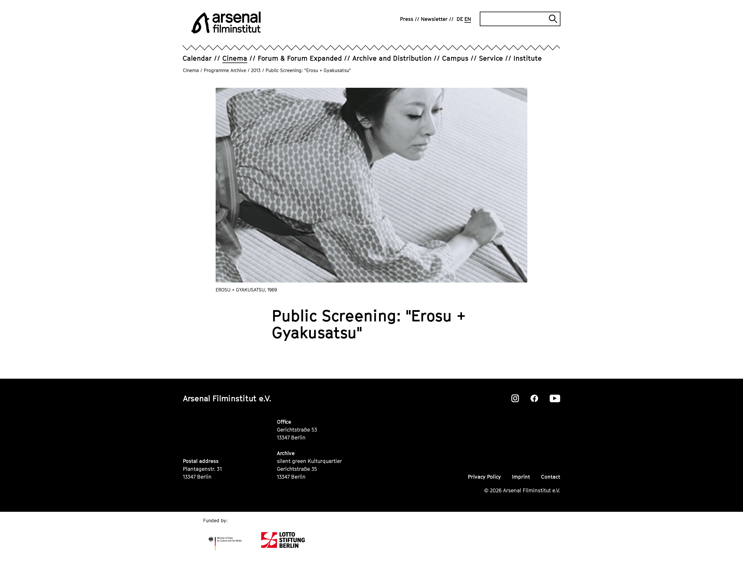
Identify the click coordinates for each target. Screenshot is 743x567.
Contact (550, 477)
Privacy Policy (484, 477)
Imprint (521, 477)
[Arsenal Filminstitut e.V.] (226, 22)
